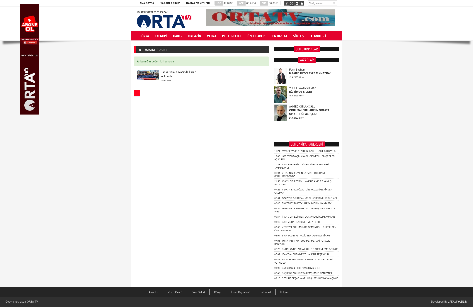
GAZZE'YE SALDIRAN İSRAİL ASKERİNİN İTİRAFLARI (305, 197)
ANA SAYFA (146, 3)
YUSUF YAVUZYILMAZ (302, 88)
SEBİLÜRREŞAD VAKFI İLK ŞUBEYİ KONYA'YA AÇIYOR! (306, 278)
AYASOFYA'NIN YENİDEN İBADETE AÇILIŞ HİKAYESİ (305, 150)
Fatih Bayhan (297, 69)
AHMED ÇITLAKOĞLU (302, 106)
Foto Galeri (198, 292)
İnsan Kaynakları (240, 292)
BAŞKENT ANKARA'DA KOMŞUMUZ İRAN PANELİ (303, 272)
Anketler (153, 292)
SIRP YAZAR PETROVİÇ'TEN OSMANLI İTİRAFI (302, 235)
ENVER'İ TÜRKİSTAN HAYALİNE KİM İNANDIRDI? (303, 203)
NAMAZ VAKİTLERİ (198, 3)
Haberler (150, 49)
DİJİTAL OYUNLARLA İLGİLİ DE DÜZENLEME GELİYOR (306, 248)
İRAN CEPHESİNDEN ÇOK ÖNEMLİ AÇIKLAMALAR (304, 216)
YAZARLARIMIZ (170, 3)
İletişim (284, 292)
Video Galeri (175, 292)
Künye (218, 292)
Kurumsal (265, 292)
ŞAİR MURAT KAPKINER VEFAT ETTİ (297, 221)
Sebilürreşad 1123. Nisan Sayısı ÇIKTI (297, 267)
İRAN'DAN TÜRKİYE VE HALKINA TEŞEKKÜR (301, 254)
